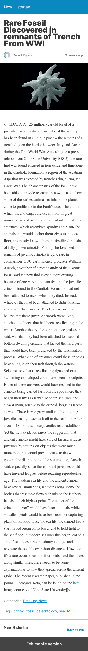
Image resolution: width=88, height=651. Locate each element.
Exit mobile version (44, 643)
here (76, 582)
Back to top (75, 629)
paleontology (46, 611)
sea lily (64, 611)
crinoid (19, 611)
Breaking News (35, 601)
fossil (30, 611)
